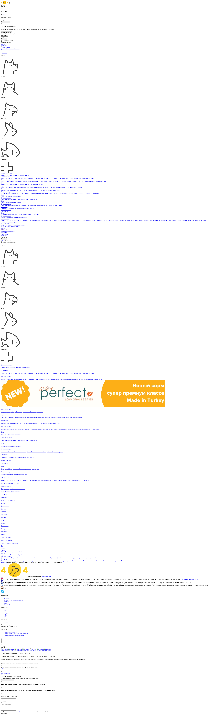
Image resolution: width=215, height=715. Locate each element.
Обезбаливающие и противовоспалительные (186, 220)
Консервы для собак (33, 178)
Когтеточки (44, 193)
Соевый (59, 190)
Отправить (4, 713)
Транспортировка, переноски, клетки (78, 193)
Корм (2, 195)
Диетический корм (6, 182)
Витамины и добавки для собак (72, 178)
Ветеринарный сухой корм (8, 175)
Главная (3, 548)
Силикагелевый (51, 190)
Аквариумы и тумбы (21, 208)
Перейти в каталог (46, 576)
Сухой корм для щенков (20, 178)
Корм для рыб (5, 214)
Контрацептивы (168, 220)
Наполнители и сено (37, 205)
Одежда (3, 529)
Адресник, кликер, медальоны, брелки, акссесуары (28, 561)
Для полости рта (107, 220)
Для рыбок (4, 514)
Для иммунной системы (89, 220)
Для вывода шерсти (65, 220)
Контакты (16, 49)
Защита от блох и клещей (8, 220)
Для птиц (3, 511)
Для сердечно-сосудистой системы (140, 220)
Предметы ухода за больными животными (13, 225)
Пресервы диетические (36, 184)
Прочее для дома (62, 193)
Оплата (11, 49)
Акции (3, 228)
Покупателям (4, 229)
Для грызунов (5, 506)
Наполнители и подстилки (25, 199)
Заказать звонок (5, 21)
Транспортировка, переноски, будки (27, 181)
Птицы (12, 551)
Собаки (3, 551)
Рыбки (8, 211)
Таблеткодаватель (15, 226)
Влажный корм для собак (8, 500)
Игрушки (14, 181)
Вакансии (7, 604)
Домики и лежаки (6, 181)
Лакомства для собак (45, 178)
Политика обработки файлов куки (14, 635)
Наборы (93, 561)
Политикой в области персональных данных (24, 711)
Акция (32, 220)
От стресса (202, 220)
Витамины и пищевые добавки (10, 222)
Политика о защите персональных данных (16, 633)
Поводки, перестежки (7, 561)
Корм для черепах (14, 214)
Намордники (79, 561)
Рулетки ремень (67, 561)
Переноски (4, 531)
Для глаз (74, 220)
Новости (6, 601)
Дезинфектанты (46, 220)
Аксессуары (4, 199)
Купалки (14, 199)
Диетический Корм (6, 173)
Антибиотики (38, 220)
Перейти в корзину (6, 673)
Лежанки (3, 523)
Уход (2, 546)
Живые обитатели (6, 210)
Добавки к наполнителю (17, 190)
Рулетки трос (87, 561)
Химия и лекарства (21, 217)
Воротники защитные (49, 561)
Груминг (81, 181)
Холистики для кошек (75, 187)
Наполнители (4, 189)
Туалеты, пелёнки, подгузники (9, 543)
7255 (3, 14)
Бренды (3, 231)
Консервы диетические (23, 175)
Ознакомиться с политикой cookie (190, 579)
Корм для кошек (5, 186)
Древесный (27, 190)
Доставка (3, 49)
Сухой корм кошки (6, 537)
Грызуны (16, 551)
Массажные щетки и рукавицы (112, 561)
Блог (7, 49)
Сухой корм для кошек (7, 187)
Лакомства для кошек (44, 187)
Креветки (3, 211)
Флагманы (4, 232)
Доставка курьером (6, 32)
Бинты (2, 226)
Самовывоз (4, 35)
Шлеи (73, 561)
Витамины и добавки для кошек (60, 187)
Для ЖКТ (79, 220)
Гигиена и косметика (44, 181)
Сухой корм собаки (6, 540)
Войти (2, 668)
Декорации (4, 217)
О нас (5, 603)
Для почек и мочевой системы (121, 220)
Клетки (10, 199)
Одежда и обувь (54, 181)
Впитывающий (5, 190)
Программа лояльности (10, 632)
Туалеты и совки (94, 193)
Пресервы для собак (57, 178)
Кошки (7, 551)
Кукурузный (43, 190)
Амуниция (91, 181)
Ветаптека (4, 497)
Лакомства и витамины (14, 196)
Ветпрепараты (5, 219)
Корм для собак (5, 176)
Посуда (86, 181)
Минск (6, 622)
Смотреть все (98, 379)
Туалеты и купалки (57, 205)
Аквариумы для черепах (8, 208)
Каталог (3, 550)
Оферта (6, 615)
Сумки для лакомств (100, 181)
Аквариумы (4, 207)
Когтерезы (124, 561)
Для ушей (161, 220)
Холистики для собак (88, 178)
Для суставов (154, 220)
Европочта (4, 39)
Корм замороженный (25, 214)
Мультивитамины (6, 223)
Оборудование (11, 217)
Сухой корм (4, 196)
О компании (4, 234)
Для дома (3, 509)
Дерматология (56, 220)
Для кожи (99, 220)
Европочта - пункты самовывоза (13, 600)
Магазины (4, 235)
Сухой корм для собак (7, 178)
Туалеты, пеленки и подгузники (69, 181)
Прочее (50, 205)
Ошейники (59, 561)
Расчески (130, 561)
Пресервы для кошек (32, 187)
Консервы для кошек (20, 187)
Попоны (7, 226)
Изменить (3, 238)
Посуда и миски (52, 193)
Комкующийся (35, 190)
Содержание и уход (6, 179)
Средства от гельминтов (22, 220)
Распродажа (30, 208)
